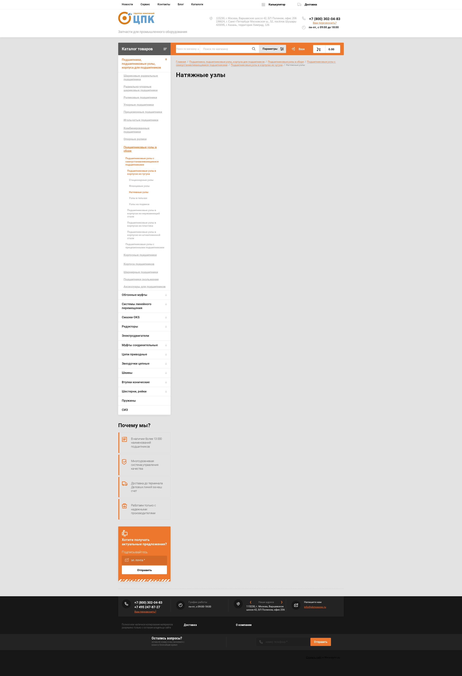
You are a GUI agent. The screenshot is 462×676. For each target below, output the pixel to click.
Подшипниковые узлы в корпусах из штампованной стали (143, 235)
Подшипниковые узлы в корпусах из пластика (141, 224)
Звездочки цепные (135, 363)
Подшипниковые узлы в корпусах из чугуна (141, 172)
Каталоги (197, 4)
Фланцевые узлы (139, 185)
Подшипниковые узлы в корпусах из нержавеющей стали (143, 213)
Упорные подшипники (139, 104)
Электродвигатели (135, 335)
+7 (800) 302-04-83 (324, 19)
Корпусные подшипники (140, 255)
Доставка (311, 4)
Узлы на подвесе (139, 204)
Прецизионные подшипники (143, 112)
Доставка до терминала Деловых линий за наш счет (147, 487)
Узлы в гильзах (138, 198)
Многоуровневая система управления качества (144, 465)
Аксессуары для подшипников (144, 286)
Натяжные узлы (138, 192)
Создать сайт (314, 657)
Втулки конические (136, 382)
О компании (244, 625)
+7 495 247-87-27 (147, 607)
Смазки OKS (131, 317)
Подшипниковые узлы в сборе (140, 148)
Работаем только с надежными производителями (143, 509)
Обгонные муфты (134, 295)
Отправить (144, 570)
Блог (181, 4)
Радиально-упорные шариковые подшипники (141, 88)
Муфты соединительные (140, 345)
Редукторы (130, 326)
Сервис (145, 4)
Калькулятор (277, 4)
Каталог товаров (137, 49)
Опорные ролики (135, 139)
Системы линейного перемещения (136, 306)
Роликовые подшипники (140, 97)
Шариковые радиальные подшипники (141, 77)
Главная (181, 61)
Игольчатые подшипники (141, 120)
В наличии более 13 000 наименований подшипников (146, 442)
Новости (127, 4)
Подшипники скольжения (141, 279)
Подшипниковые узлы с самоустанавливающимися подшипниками (142, 161)
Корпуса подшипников (139, 264)
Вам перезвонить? (325, 23)
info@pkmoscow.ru (315, 606)
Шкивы (127, 373)
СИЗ (125, 410)
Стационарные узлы (141, 179)
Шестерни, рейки (134, 391)
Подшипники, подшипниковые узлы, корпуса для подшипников (141, 63)
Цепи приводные (134, 354)
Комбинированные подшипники (136, 129)
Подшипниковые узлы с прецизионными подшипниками (144, 246)
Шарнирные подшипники (141, 272)
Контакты (164, 4)
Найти (253, 49)
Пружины (129, 400)
